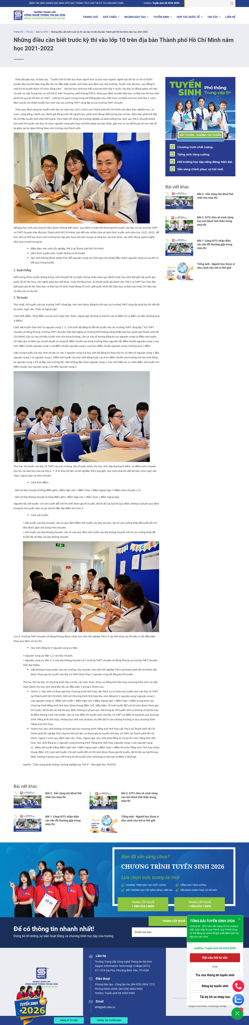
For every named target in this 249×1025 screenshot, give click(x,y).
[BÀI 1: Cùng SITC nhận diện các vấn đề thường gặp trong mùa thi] (27, 824)
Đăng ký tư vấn (69, 1020)
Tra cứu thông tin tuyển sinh (215, 975)
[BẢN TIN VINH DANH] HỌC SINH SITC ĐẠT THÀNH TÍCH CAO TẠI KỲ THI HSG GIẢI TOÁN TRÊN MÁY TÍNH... (76, 3)
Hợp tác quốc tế (188, 17)
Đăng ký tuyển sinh (215, 986)
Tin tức (212, 17)
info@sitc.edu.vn (105, 1007)
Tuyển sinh (161, 17)
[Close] (239, 919)
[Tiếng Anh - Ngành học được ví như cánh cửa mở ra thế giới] (103, 824)
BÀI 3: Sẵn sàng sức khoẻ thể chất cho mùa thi (63, 795)
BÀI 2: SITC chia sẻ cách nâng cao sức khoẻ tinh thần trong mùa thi (139, 797)
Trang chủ (90, 17)
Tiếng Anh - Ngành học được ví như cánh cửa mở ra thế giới (140, 818)
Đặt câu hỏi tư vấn (215, 957)
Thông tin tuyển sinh (109, 1020)
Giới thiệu (110, 17)
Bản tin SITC (42, 32)
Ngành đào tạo (135, 17)
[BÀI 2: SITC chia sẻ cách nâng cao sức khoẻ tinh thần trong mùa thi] (103, 800)
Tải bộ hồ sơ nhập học (215, 997)
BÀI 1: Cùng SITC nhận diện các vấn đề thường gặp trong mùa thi (63, 820)
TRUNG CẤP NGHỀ (143, 904)
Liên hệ (230, 17)
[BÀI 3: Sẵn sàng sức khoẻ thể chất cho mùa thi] (27, 800)
